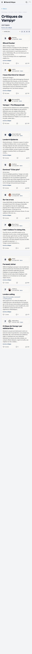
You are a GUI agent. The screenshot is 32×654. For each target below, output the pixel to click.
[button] (30, 2)
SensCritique (4, 12)
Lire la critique (7, 60)
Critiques (25, 12)
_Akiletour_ (14, 288)
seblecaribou (15, 320)
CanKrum (14, 164)
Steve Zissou (15, 224)
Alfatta (13, 258)
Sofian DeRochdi (16, 134)
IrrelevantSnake (16, 194)
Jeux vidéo (10, 12)
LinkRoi (13, 69)
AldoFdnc (14, 37)
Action (15, 12)
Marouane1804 (16, 99)
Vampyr (20, 12)
